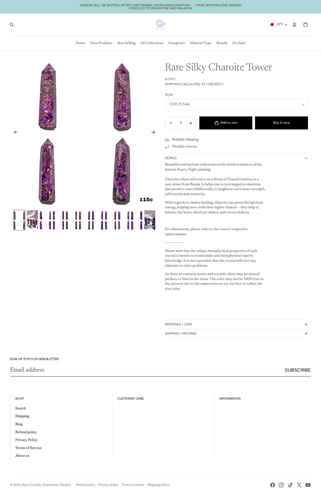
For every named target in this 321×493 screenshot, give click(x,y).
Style (169, 95)
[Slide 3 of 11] (45, 220)
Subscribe (298, 370)
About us (22, 456)
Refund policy (26, 432)
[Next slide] (155, 132)
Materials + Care (178, 324)
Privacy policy (108, 484)
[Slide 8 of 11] (110, 220)
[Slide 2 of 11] (32, 220)
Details (171, 158)
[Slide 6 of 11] (84, 220)
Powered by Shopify (57, 484)
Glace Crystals (31, 484)
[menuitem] (80, 43)
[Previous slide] (14, 132)
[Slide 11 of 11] (149, 220)
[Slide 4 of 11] (58, 220)
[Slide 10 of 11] (136, 220)
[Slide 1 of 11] (19, 220)
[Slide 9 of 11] (123, 220)
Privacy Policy (26, 440)
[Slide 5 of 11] (71, 220)
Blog (18, 424)
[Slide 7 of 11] (97, 220)
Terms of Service (28, 448)
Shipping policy (158, 484)
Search (20, 408)
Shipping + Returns (180, 334)
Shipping (22, 416)
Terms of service (132, 484)
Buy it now (281, 123)
